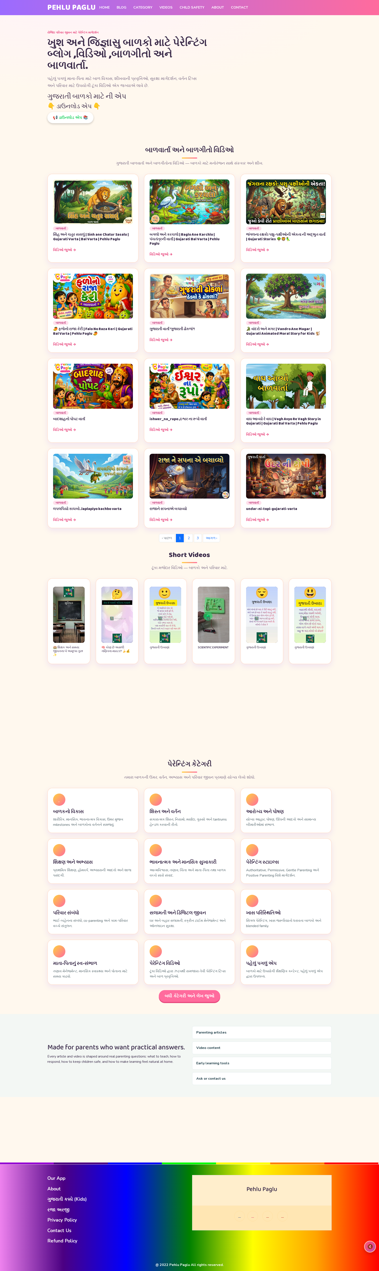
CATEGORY (142, 7)
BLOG (121, 7)
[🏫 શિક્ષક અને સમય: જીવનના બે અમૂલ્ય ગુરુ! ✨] (69, 641)
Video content (208, 1047)
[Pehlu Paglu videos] (282, 1216)
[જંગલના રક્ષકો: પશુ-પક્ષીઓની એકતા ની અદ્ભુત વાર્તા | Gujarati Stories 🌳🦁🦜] (286, 201)
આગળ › (211, 538)
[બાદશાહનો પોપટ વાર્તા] (93, 385)
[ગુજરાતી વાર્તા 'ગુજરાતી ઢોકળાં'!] (189, 296)
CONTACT (239, 7)
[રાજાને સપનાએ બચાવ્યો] (189, 476)
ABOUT (217, 7)
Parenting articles (211, 1032)
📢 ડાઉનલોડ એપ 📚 (70, 117)
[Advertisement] (189, 712)
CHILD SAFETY (192, 7)
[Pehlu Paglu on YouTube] (267, 1216)
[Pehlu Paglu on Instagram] (252, 1216)
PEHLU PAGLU (71, 7)
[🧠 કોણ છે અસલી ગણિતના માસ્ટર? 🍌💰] (117, 641)
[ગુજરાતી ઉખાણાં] (165, 641)
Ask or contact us (211, 1078)
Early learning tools (212, 1063)
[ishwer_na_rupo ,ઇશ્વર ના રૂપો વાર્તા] (189, 385)
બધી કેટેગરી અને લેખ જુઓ (189, 996)
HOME (104, 7)
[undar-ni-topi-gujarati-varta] (286, 476)
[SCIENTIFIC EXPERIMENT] (213, 641)
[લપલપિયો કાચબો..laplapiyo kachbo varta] (93, 476)
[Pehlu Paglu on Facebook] (239, 1216)
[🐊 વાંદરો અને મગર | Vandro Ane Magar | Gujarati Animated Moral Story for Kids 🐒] (286, 296)
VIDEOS (166, 7)
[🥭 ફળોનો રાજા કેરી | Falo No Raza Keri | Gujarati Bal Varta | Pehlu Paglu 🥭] (93, 296)
